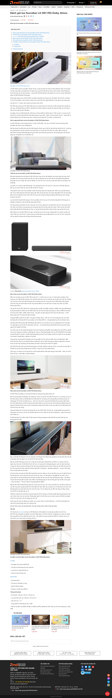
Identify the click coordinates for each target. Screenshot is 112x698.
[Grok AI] (31, 16)
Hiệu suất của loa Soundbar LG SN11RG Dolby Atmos (27, 40)
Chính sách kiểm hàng (64, 675)
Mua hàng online (63, 674)
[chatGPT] (24, 16)
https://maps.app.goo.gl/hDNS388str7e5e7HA (71, 689)
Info (29, 7)
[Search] (60, 2)
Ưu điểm (16, 44)
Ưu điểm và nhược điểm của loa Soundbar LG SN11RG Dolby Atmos (31, 42)
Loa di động (46, 7)
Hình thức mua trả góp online (66, 672)
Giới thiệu (42, 668)
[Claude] (26, 16)
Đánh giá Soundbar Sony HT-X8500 (30, 291)
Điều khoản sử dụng (45, 672)
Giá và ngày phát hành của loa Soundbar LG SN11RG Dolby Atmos (31, 33)
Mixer (40, 7)
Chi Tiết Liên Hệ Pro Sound (47, 674)
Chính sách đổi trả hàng (64, 666)
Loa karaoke (23, 7)
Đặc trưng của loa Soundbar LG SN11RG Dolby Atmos (28, 38)
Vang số (53, 7)
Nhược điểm (17, 46)
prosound (21, 512)
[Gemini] (29, 16)
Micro (73, 7)
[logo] (19, 2)
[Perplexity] (33, 16)
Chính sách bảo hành (64, 668)
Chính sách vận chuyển (64, 670)
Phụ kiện (34, 7)
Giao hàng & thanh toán (46, 670)
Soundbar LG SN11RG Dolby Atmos (20, 86)
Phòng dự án (80, 7)
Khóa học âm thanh (90, 7)
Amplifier (60, 7)
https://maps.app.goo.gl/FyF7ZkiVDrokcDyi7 (26, 690)
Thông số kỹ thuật (18, 49)
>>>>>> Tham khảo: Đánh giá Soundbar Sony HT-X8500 (28, 36)
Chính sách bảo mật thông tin (47, 666)
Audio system (14, 7)
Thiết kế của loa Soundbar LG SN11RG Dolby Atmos (27, 34)
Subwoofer (66, 7)
